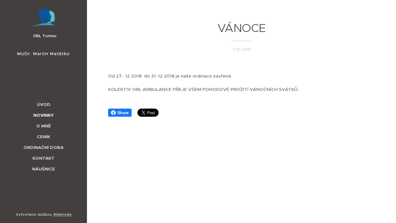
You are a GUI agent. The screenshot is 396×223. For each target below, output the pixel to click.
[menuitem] (43, 104)
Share (123, 112)
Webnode (62, 214)
